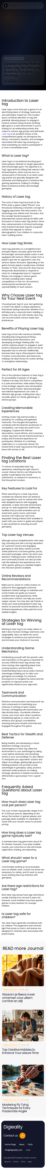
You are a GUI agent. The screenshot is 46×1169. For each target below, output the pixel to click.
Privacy (16, 1162)
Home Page (10, 1144)
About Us (7, 1162)
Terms (23, 1162)
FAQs (30, 1144)
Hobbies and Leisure (14, 58)
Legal (29, 1162)
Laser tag (6, 134)
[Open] (39, 6)
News (21, 1144)
